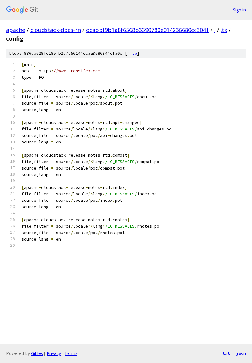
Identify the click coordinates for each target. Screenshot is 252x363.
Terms (71, 353)
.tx (224, 30)
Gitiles (37, 353)
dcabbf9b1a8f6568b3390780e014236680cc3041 (147, 30)
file (132, 53)
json (241, 353)
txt (226, 353)
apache (15, 30)
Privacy (54, 353)
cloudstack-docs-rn (55, 30)
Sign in (239, 10)
